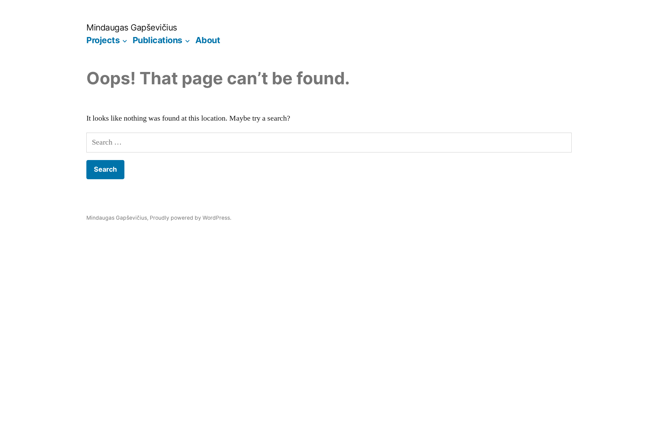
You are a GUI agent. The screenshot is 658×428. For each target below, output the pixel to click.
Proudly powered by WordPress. (190, 218)
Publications (157, 40)
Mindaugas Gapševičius (131, 27)
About (207, 40)
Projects (103, 40)
